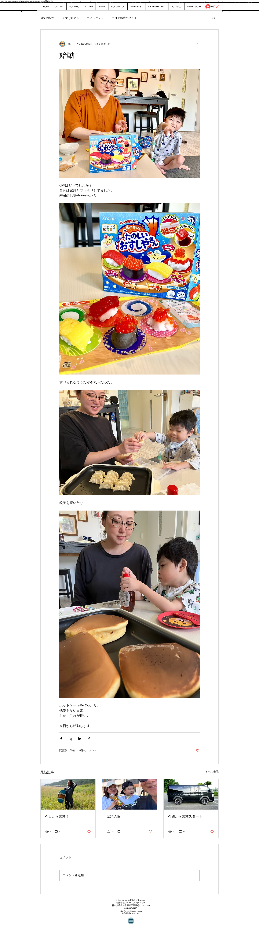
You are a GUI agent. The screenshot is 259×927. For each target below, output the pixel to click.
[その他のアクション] (197, 44)
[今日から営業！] (68, 794)
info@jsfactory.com (131, 913)
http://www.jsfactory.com (131, 911)
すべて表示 (212, 771)
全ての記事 (47, 18)
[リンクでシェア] (89, 738)
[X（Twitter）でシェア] (70, 738)
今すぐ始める (70, 18)
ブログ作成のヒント (124, 18)
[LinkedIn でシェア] (80, 738)
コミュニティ (95, 18)
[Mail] (131, 921)
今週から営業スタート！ (187, 816)
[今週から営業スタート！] (191, 794)
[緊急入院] (129, 794)
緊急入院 (113, 816)
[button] (214, 18)
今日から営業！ (57, 816)
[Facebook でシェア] (61, 738)
